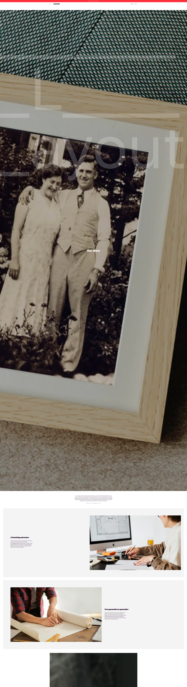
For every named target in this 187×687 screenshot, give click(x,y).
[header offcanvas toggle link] (50, 4)
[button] (132, 3)
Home (50, 7)
